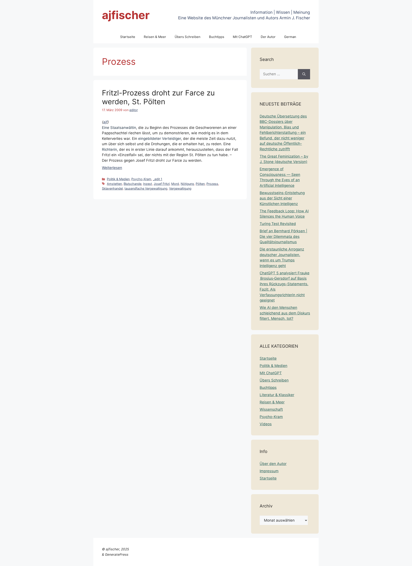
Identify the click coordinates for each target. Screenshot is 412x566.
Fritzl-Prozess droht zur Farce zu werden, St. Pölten (158, 97)
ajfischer (126, 15)
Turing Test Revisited (278, 224)
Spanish (402, 560)
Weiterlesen (112, 168)
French (326, 560)
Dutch (300, 560)
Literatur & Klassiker (277, 395)
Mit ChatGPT (242, 37)
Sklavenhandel (112, 188)
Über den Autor (273, 464)
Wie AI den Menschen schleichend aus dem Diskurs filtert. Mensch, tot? (285, 313)
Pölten (200, 184)
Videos (266, 424)
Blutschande (132, 184)
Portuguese (369, 560)
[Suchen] (304, 74)
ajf (105, 122)
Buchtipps (216, 37)
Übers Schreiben (187, 37)
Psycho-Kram (141, 179)
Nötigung (187, 184)
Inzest (147, 184)
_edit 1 (157, 179)
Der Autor (268, 37)
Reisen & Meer (155, 37)
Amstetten (114, 184)
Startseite (127, 37)
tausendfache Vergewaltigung (145, 188)
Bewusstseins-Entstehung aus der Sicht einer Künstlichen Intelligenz (282, 198)
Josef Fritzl (162, 184)
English (312, 560)
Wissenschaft (271, 409)
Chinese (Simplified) (277, 560)
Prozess (212, 184)
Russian (387, 560)
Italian (353, 560)
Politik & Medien (118, 179)
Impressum (269, 471)
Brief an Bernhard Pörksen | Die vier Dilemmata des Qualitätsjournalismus (283, 236)
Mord (175, 184)
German (290, 37)
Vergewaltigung (180, 188)
